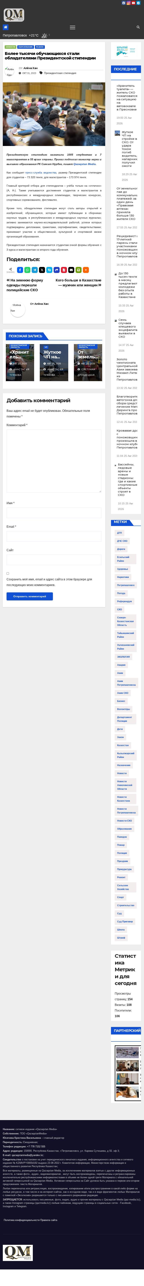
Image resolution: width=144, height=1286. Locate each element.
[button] (138, 27)
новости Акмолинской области (124, 785)
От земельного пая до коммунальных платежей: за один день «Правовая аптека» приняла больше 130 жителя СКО (128, 204)
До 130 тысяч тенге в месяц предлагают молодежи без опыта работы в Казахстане (127, 285)
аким (120, 673)
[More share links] (86, 270)
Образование (25, 47)
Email (11, 526)
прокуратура (124, 869)
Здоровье (122, 569)
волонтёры (123, 709)
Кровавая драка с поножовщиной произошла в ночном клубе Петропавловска (129, 439)
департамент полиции (124, 719)
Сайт (10, 550)
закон (120, 737)
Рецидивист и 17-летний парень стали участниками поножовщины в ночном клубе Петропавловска (129, 246)
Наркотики (123, 577)
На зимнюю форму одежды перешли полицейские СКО (25, 285)
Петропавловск (125, 585)
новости (122, 773)
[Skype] (49, 270)
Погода (121, 593)
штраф (121, 937)
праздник (122, 861)
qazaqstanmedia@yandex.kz (27, 1155)
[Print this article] (79, 270)
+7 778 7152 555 (36, 1146)
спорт (120, 897)
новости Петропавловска (126, 811)
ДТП (119, 533)
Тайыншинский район (125, 635)
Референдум (124, 601)
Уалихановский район (125, 647)
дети (120, 729)
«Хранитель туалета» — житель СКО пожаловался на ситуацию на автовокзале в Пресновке (127, 97)
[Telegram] (35, 270)
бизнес (121, 701)
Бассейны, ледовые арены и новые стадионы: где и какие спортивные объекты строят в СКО (127, 480)
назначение (123, 765)
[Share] (57, 270)
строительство (125, 905)
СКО (119, 609)
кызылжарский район (125, 755)
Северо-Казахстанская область (19, 345)
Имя (10, 503)
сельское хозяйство (123, 887)
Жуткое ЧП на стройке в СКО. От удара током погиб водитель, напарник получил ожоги (129, 149)
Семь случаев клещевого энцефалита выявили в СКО (127, 328)
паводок (122, 837)
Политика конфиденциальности (22, 1220)
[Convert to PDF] (64, 270)
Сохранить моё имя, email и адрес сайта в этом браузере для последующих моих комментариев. (49, 582)
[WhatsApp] (27, 270)
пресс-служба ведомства (40, 172)
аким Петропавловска (126, 683)
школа (121, 929)
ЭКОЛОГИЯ (123, 657)
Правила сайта (48, 1220)
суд (119, 913)
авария (121, 665)
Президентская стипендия (60, 72)
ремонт (121, 877)
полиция (122, 853)
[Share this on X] (42, 270)
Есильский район (123, 559)
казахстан (123, 745)
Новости (10, 47)
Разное (40, 47)
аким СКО (122, 693)
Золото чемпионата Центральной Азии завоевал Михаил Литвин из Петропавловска (129, 369)
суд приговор (125, 921)
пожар (120, 845)
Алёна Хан (30, 68)
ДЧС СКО (122, 541)
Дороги (121, 549)
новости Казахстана (123, 799)
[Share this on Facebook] (20, 270)
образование (124, 829)
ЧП (46, 347)
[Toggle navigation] (73, 27)
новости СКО (124, 820)
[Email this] (71, 270)
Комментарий (17, 425)
